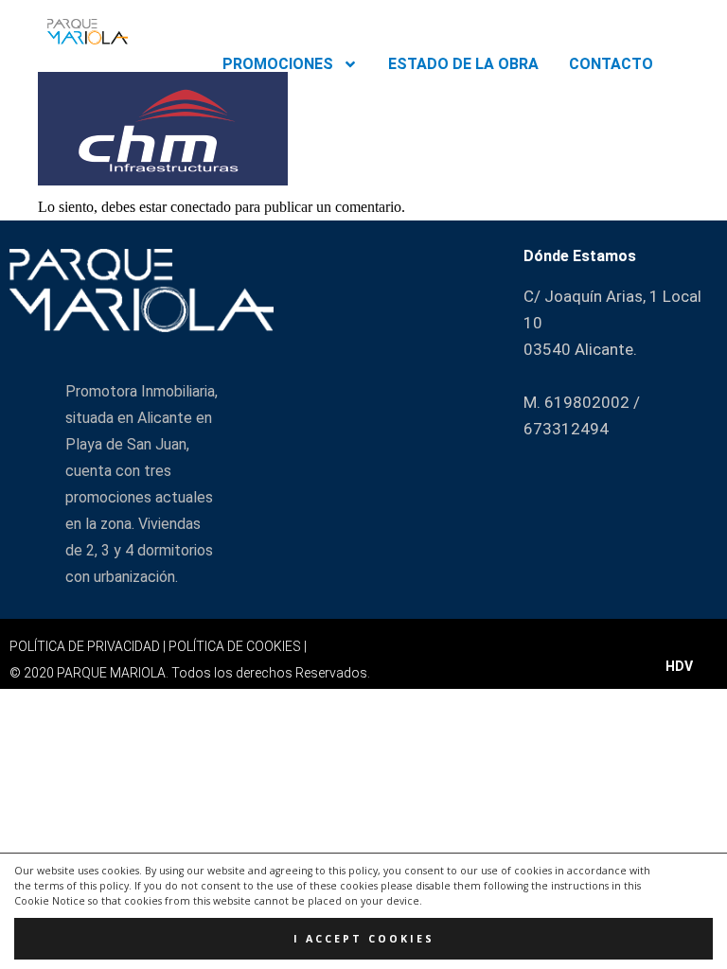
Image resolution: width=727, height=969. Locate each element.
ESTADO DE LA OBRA (463, 64)
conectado (200, 207)
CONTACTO (611, 64)
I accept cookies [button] (363, 938)
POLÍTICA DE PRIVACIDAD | (88, 646)
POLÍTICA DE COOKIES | (237, 646)
